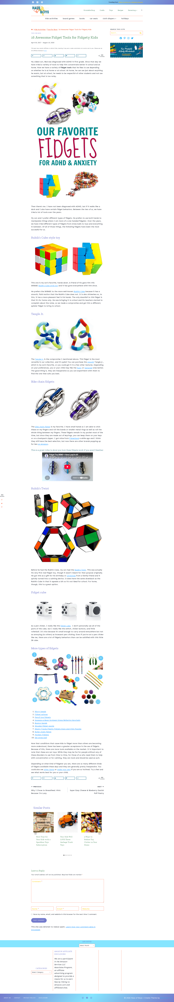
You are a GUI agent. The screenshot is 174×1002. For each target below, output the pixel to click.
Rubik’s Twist (80, 570)
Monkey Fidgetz (42, 735)
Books (82, 18)
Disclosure (43, 997)
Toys (111, 10)
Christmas (71, 576)
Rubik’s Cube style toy (48, 286)
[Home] (32, 29)
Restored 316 (166, 998)
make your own (64, 769)
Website (86, 909)
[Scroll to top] (169, 995)
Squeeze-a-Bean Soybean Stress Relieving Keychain (57, 720)
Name (35, 909)
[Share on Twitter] (59, 55)
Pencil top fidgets (43, 717)
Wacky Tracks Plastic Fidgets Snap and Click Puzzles (58, 729)
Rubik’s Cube (79, 291)
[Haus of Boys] (40, 10)
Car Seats (94, 18)
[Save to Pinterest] (36, 55)
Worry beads (40, 711)
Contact (17, 997)
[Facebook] (33, 2)
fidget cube (65, 626)
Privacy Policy (30, 997)
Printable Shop (89, 10)
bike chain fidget (42, 427)
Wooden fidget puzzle (44, 726)
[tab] (63, 855)
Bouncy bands (41, 723)
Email (60, 909)
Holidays (125, 18)
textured (88, 368)
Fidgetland (74, 438)
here (45, 50)
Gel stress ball (41, 738)
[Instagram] (37, 2)
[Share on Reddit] (81, 55)
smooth (90, 362)
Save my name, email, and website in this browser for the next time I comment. (65, 914)
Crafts (102, 10)
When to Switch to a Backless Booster (131, 2)
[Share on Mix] (70, 55)
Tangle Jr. (39, 359)
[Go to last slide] (35, 833)
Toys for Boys (36, 33)
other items (49, 769)
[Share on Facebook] (47, 55)
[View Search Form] (142, 10)
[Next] (99, 833)
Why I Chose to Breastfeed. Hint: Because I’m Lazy (46, 790)
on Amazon (43, 444)
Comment (37, 881)
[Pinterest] (42, 2)
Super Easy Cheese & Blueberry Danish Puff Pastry (87, 790)
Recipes (120, 10)
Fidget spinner (41, 714)
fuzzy (79, 368)
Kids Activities (51, 18)
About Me (7, 997)
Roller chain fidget (43, 732)
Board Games (68, 18)
